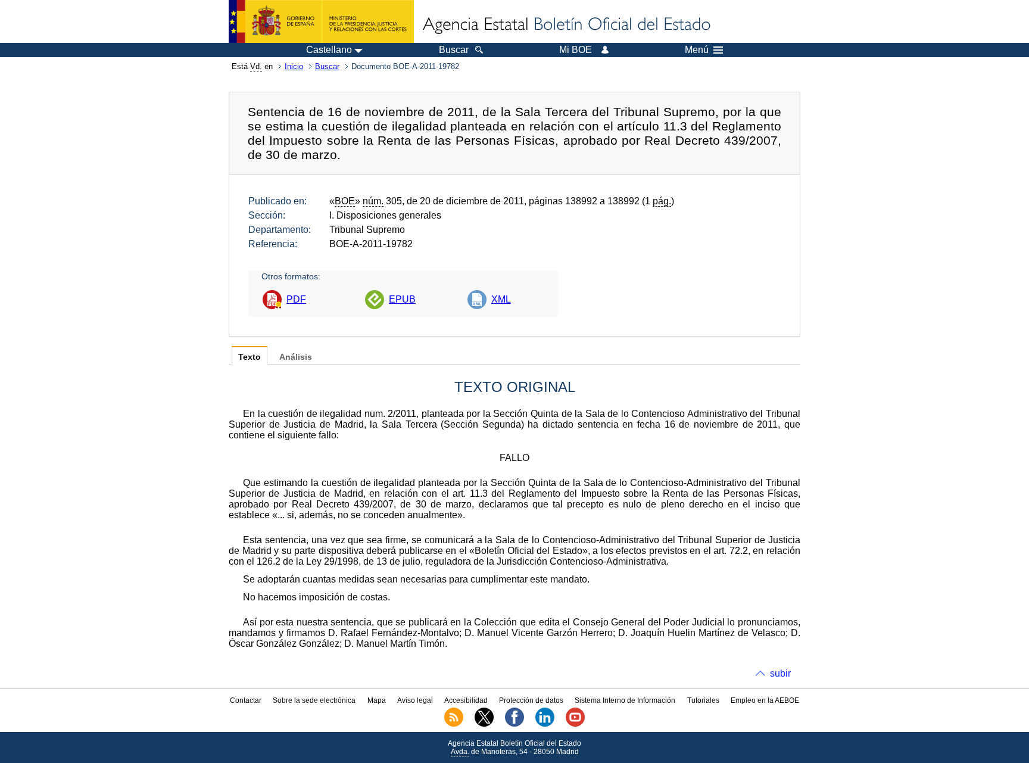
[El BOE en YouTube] (575, 724)
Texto (249, 357)
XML (501, 299)
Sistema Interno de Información (625, 700)
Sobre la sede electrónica (314, 700)
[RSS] (453, 724)
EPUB (402, 299)
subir (780, 673)
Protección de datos (531, 700)
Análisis (295, 357)
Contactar (245, 700)
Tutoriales (703, 700)
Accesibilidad (466, 700)
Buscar (327, 66)
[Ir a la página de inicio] (566, 25)
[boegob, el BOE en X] (484, 724)
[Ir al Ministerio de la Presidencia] (321, 21)
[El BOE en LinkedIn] (544, 724)
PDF (296, 299)
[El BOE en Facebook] (514, 724)
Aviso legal (415, 700)
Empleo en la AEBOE (765, 700)
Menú (697, 50)
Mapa (376, 700)
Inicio (294, 66)
